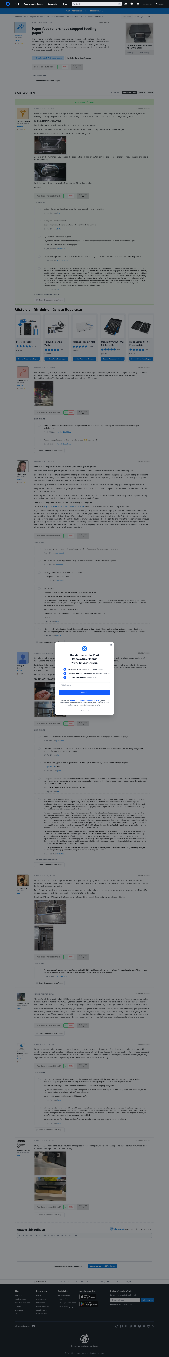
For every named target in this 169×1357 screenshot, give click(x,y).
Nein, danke (84, 710)
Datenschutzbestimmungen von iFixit (84, 700)
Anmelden (85, 692)
